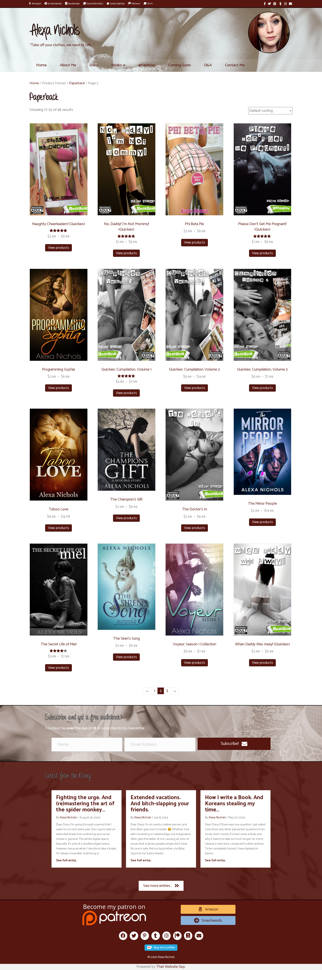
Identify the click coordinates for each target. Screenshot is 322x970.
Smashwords (54, 4)
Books (116, 65)
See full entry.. (66, 860)
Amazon (36, 4)
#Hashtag (146, 65)
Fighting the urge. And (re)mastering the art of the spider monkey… (85, 803)
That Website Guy (170, 966)
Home (41, 65)
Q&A (208, 65)
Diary (93, 65)
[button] (234, 744)
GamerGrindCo (94, 4)
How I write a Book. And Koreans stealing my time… (234, 803)
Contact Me (235, 65)
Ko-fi (150, 4)
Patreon (135, 4)
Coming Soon (179, 65)
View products (58, 248)
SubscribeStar (117, 4)
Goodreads (73, 4)
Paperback (77, 83)
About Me (68, 65)
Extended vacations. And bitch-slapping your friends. (160, 803)
